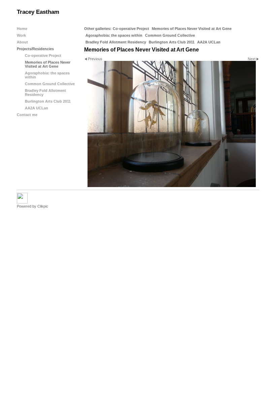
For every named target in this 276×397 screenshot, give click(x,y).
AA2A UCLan (208, 42)
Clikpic (42, 206)
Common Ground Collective (170, 35)
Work (21, 35)
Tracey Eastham (38, 12)
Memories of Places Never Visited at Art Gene (192, 29)
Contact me (27, 115)
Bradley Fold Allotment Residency (115, 42)
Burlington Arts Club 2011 (172, 42)
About (22, 42)
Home (22, 29)
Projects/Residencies (35, 49)
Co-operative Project (131, 29)
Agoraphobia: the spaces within (113, 35)
